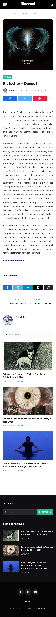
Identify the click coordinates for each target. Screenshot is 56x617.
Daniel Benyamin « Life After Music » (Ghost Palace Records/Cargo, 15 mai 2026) (26, 465)
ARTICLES (7, 77)
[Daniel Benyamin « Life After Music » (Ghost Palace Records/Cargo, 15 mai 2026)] (28, 445)
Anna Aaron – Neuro (17, 303)
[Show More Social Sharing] (50, 98)
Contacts (28, 601)
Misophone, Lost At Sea (40, 303)
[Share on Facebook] (10, 98)
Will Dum (12, 90)
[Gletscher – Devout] (28, 69)
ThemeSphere (40, 608)
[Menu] (5, 4)
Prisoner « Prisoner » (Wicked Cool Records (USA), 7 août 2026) (25, 376)
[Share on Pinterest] (40, 98)
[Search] (51, 4)
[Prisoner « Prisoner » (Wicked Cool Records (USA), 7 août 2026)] (28, 356)
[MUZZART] (28, 4)
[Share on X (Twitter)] (25, 98)
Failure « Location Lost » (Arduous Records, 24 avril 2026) (27, 420)
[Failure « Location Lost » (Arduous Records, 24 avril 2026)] (28, 401)
